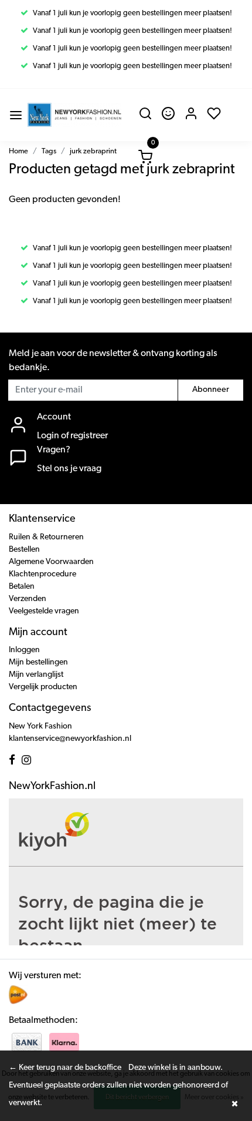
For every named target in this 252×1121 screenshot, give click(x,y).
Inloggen (24, 650)
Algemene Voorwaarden (51, 562)
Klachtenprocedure (42, 574)
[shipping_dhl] (18, 994)
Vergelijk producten (43, 687)
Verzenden (27, 599)
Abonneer (210, 389)
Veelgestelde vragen (44, 611)
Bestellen (24, 549)
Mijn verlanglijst (36, 674)
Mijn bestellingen (38, 662)
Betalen (22, 586)
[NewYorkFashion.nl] (74, 115)
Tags (49, 151)
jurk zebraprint (93, 151)
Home (18, 151)
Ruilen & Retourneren (46, 537)
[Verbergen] (234, 1103)
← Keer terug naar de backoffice (65, 1067)
